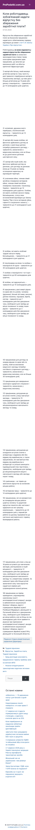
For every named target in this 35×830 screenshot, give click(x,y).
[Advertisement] (17, 107)
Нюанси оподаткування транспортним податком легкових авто (16, 668)
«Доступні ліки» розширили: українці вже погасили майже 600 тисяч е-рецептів (17, 734)
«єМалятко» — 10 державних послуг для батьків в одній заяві (17, 697)
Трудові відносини (12, 648)
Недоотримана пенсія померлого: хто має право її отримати (17, 705)
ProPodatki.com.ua (13, 4)
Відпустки (9, 651)
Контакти (24, 827)
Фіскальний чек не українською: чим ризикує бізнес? (16, 760)
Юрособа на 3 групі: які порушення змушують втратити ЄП (15, 774)
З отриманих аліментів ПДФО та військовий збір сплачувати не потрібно (17, 742)
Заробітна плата (20, 651)
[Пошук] (25, 678)
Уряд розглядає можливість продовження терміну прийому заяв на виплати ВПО (17, 660)
